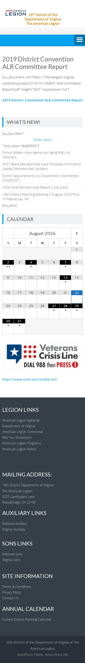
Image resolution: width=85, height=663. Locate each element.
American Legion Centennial (22, 432)
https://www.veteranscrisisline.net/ (29, 379)
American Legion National (20, 420)
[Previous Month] (8, 233)
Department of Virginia (18, 426)
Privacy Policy (11, 592)
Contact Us (10, 598)
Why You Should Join (17, 437)
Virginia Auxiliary (13, 529)
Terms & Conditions (16, 586)
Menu (79, 40)
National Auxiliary (14, 523)
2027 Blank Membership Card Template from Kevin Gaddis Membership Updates (41, 166)
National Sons (12, 554)
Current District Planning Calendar (26, 619)
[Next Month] (77, 233)
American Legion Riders (19, 449)
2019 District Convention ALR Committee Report (42, 100)
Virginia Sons (11, 560)
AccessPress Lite (56, 654)
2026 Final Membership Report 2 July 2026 (35, 187)
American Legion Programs (21, 443)
